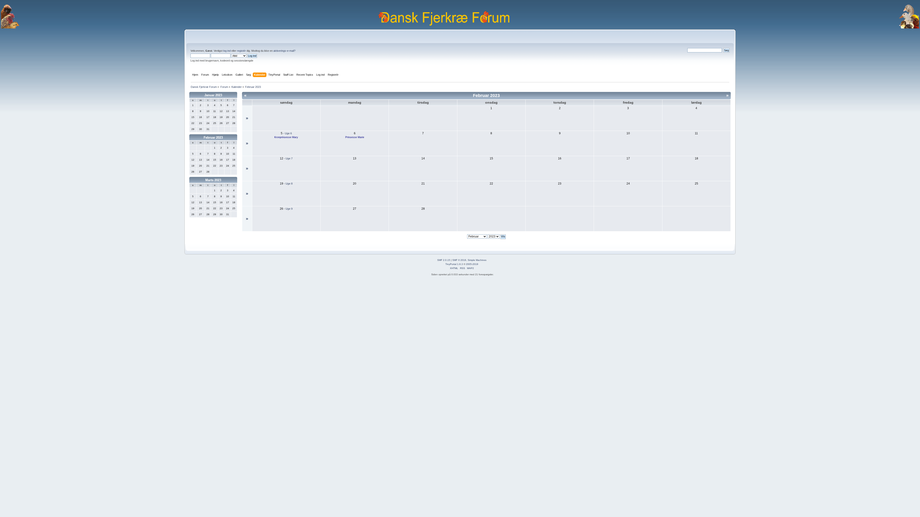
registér (241, 50)
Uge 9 (289, 208)
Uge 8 (289, 183)
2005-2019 (472, 264)
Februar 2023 (213, 137)
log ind (227, 50)
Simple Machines (477, 260)
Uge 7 (289, 158)
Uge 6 (288, 133)
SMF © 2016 (459, 260)
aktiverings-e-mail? (284, 50)
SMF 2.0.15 (443, 260)
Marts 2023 (213, 180)
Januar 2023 (213, 95)
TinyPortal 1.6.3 (454, 264)
